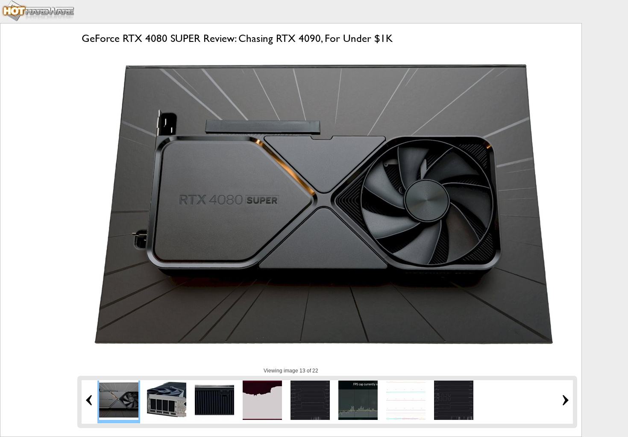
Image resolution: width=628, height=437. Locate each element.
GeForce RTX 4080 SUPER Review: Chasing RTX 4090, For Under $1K (237, 38)
